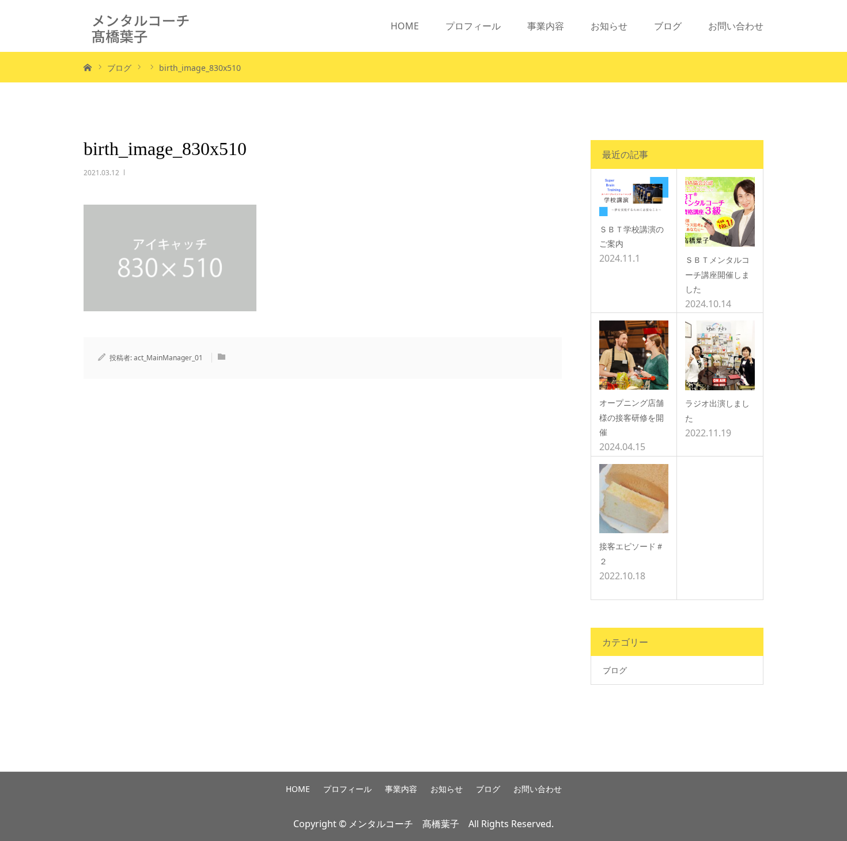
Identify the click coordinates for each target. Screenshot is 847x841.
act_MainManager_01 (168, 358)
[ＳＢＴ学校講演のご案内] (633, 196)
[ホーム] (88, 67)
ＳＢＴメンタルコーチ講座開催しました (717, 274)
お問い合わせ (735, 26)
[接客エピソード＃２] (633, 498)
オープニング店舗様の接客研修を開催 (631, 417)
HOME (405, 26)
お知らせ (609, 26)
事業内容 (545, 26)
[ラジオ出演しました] (720, 355)
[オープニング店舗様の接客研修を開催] (633, 355)
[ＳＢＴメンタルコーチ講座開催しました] (720, 212)
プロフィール (473, 26)
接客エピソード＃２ (631, 553)
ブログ (668, 26)
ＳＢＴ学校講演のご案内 (631, 236)
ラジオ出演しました (717, 410)
